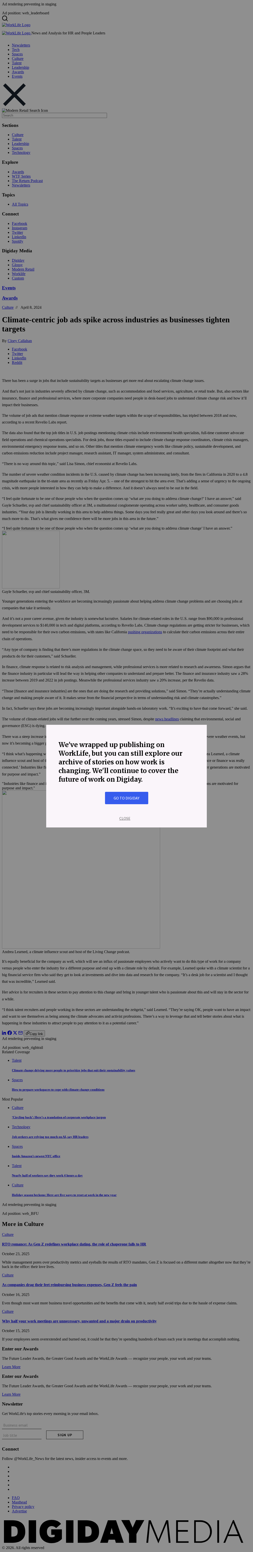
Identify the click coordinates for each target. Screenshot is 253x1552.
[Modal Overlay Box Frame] (126, 776)
